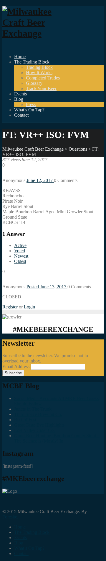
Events (20, 93)
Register (10, 306)
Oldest (20, 261)
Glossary (34, 83)
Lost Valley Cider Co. (34, 430)
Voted (19, 250)
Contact (21, 115)
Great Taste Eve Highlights (39, 424)
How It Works (39, 72)
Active (20, 245)
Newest (21, 255)
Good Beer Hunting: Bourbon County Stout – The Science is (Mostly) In (57, 438)
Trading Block (39, 67)
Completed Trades (43, 77)
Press (31, 104)
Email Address (16, 366)
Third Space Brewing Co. (38, 414)
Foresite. (10, 516)
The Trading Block (31, 61)
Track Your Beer (41, 88)
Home (20, 56)
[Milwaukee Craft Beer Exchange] (34, 33)
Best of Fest (25, 419)
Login (29, 306)
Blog (18, 99)
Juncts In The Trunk (33, 409)
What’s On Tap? (29, 109)
